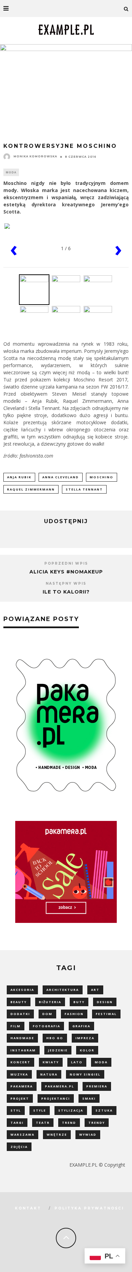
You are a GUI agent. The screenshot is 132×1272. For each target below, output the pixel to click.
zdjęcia (19, 1147)
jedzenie (58, 1050)
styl (15, 1110)
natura (49, 1074)
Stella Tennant (84, 489)
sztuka (104, 1110)
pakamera (21, 1086)
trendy (96, 1122)
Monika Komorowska (35, 156)
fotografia (46, 1026)
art (95, 989)
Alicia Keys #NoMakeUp (66, 572)
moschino (101, 477)
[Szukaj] (126, 8)
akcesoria (22, 989)
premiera (96, 1086)
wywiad (87, 1134)
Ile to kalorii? (66, 592)
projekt (19, 1098)
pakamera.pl (59, 1086)
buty (79, 1002)
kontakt (28, 1208)
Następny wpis (66, 583)
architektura (62, 989)
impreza (84, 1038)
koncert (20, 1062)
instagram (23, 1050)
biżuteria (50, 1002)
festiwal (106, 1014)
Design (105, 1002)
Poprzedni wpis (66, 563)
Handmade (22, 1038)
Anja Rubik (19, 477)
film (15, 1026)
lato (77, 1062)
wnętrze (57, 1134)
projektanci (55, 1098)
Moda (11, 172)
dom (47, 1014)
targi (17, 1122)
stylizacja (70, 1110)
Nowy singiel (85, 1074)
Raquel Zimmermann (31, 489)
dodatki (20, 1014)
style (39, 1110)
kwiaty (51, 1062)
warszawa (22, 1134)
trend (69, 1122)
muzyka (19, 1074)
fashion (74, 1014)
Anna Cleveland (60, 477)
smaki (89, 1098)
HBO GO (54, 1038)
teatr (43, 1122)
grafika (81, 1026)
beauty (18, 1002)
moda (101, 1062)
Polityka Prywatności (89, 1208)
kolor (87, 1050)
